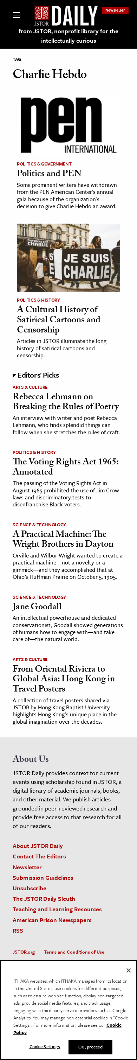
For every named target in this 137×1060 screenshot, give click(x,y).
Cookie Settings (45, 1046)
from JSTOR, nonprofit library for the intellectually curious (68, 36)
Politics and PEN (49, 174)
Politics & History (38, 299)
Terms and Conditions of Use (74, 951)
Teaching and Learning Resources (57, 909)
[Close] (128, 970)
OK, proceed (90, 1047)
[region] (68, 1010)
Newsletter (115, 10)
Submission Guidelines (43, 877)
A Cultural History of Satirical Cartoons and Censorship (58, 320)
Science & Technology (39, 524)
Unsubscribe (29, 888)
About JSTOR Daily (38, 845)
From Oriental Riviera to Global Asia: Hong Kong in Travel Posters (64, 680)
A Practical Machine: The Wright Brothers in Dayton (63, 540)
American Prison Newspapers (52, 919)
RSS (18, 930)
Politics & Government (44, 163)
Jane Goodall (37, 608)
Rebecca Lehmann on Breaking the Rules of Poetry (66, 403)
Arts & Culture (30, 387)
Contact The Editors (39, 856)
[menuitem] (115, 10)
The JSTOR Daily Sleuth (44, 898)
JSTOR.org (24, 951)
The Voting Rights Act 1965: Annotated (65, 468)
